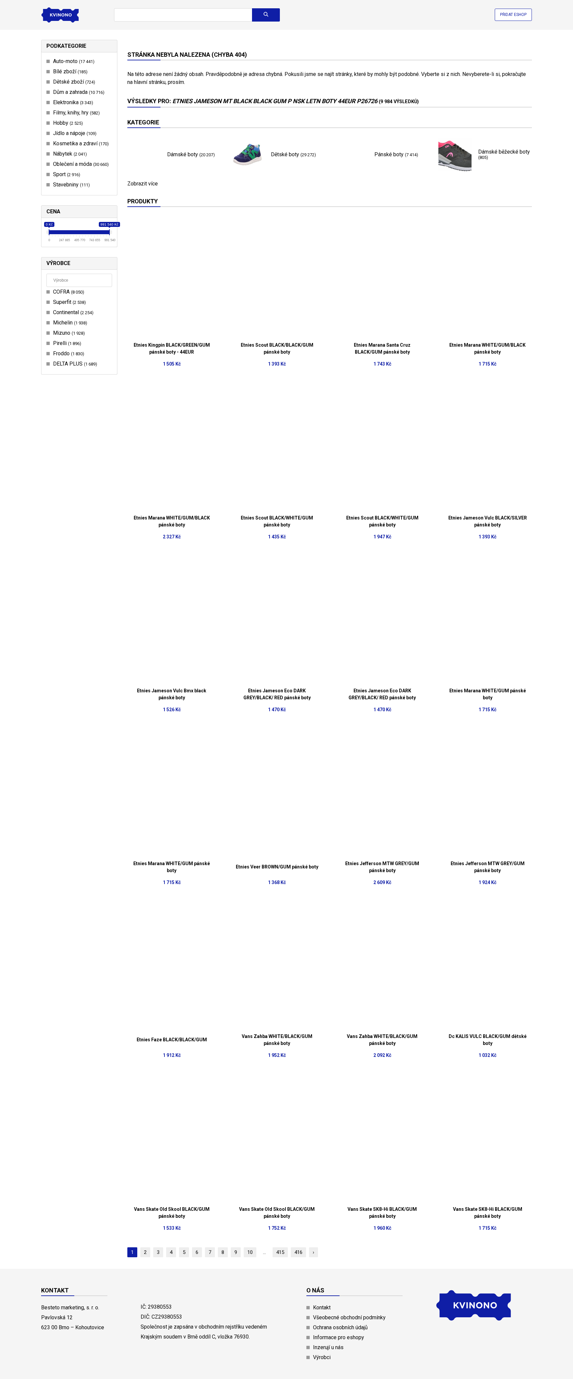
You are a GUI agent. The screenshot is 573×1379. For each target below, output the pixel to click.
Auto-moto (73, 61)
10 (250, 1252)
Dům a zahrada (78, 92)
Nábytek (69, 154)
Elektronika (72, 102)
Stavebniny (70, 184)
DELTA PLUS (74, 364)
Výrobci (322, 1357)
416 (298, 1252)
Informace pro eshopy (338, 1337)
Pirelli (66, 343)
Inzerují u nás (328, 1347)
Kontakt (322, 1307)
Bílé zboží (69, 71)
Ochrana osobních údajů (340, 1327)
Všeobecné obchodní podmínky (349, 1317)
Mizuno (68, 333)
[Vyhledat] (266, 15)
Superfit (68, 302)
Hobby (67, 123)
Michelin (69, 322)
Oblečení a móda (80, 164)
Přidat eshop (513, 14)
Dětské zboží (73, 82)
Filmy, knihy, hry (75, 112)
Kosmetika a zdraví (80, 143)
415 (280, 1252)
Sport (66, 174)
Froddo (68, 353)
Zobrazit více (142, 183)
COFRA (68, 292)
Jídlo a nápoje (74, 133)
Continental (72, 312)
